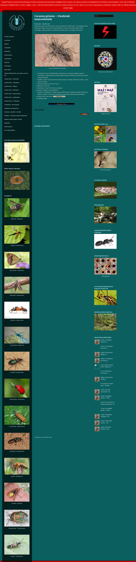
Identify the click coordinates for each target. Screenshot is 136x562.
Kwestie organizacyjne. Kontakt (13, 119)
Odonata (6, 62)
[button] (105, 190)
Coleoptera (7, 47)
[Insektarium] (16, 31)
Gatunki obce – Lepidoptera (12, 97)
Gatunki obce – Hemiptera (11, 90)
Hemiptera (7, 51)
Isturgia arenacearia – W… (108, 404)
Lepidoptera (7, 58)
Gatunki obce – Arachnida (11, 79)
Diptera (6, 44)
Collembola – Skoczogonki (11, 104)
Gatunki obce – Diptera (10, 86)
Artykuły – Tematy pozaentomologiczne (15, 115)
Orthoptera (7, 66)
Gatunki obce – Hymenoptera (12, 93)
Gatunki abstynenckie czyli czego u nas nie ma (16, 74)
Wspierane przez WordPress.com (43, 437)
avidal (102, 340)
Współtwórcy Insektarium (11, 108)
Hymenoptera (8, 55)
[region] (105, 190)
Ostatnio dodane (9, 36)
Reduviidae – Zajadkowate (42, 24)
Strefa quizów (8, 126)
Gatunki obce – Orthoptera (12, 101)
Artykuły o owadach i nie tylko (12, 112)
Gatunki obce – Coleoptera (11, 82)
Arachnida (7, 40)
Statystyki (7, 123)
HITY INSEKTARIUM (9, 130)
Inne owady (7, 69)
